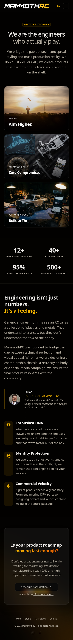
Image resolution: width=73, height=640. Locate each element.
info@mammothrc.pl (43, 594)
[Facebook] (40, 633)
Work (18, 618)
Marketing (40, 618)
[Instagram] (33, 633)
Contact (53, 618)
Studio (28, 618)
